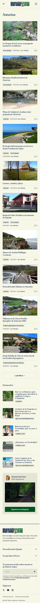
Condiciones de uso (9, 579)
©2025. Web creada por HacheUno (14, 600)
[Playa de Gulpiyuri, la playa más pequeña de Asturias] (20, 99)
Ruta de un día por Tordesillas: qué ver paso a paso (26, 428)
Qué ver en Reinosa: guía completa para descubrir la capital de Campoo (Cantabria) (26, 395)
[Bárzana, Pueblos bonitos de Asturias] (20, 65)
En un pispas (7, 50)
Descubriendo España (12, 549)
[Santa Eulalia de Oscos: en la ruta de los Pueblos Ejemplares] (20, 343)
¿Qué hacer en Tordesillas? (26, 442)
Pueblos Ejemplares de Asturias (13, 325)
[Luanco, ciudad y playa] (20, 171)
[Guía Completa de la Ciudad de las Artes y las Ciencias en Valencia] (8, 462)
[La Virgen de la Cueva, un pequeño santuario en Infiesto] (20, 31)
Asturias (6, 119)
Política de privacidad (22, 577)
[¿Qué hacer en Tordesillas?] (8, 446)
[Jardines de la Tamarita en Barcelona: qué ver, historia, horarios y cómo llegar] (8, 413)
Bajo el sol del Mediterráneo (25, 418)
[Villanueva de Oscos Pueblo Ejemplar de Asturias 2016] (20, 306)
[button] (3, 4)
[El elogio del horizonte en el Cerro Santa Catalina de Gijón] (20, 133)
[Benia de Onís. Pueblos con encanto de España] (20, 202)
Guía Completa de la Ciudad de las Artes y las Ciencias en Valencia (25, 460)
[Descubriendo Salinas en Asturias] (20, 274)
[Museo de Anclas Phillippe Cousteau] (20, 240)
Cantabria (19, 401)
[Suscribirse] (34, 571)
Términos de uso (8, 596)
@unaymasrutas (18, 476)
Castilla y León (20, 434)
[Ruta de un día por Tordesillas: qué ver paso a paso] (8, 430)
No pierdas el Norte (11, 556)
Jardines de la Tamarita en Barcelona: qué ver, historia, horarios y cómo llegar (26, 412)
